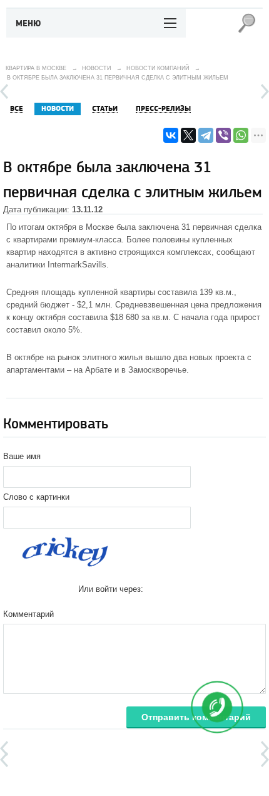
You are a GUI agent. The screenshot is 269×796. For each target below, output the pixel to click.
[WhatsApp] (240, 135)
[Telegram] (205, 135)
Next (265, 91)
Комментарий (28, 614)
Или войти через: (110, 589)
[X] (188, 135)
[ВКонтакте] (170, 135)
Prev (4, 91)
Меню (28, 23)
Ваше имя (22, 456)
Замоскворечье (157, 370)
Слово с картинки (36, 497)
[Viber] (223, 135)
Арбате (98, 370)
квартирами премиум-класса (67, 239)
